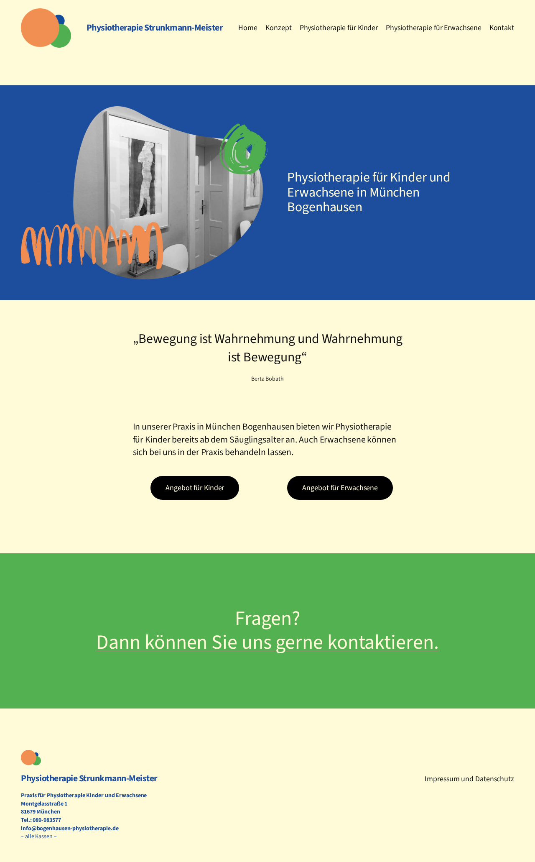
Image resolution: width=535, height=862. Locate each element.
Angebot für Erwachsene (340, 488)
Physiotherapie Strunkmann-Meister (89, 778)
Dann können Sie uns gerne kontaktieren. (267, 642)
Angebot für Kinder (195, 488)
